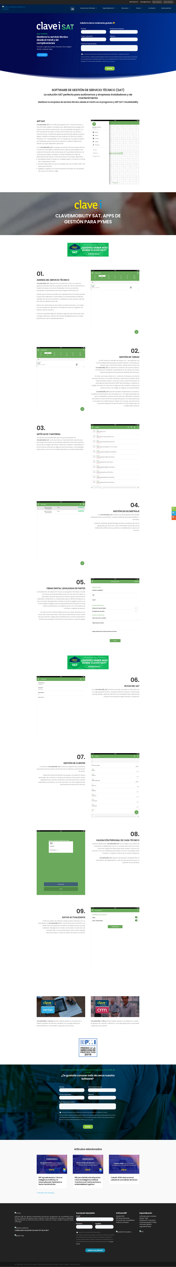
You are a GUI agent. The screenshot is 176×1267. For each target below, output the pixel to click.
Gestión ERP (120, 1216)
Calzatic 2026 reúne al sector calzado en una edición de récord (124, 1178)
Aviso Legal (33, 1264)
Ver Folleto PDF (88, 979)
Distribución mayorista (147, 1220)
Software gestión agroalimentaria (146, 1225)
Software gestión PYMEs (148, 1222)
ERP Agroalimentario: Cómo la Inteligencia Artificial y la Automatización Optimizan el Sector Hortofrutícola (50, 1181)
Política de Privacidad (45, 1264)
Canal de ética (75, 1264)
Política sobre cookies (61, 1264)
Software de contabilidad (125, 1220)
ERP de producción (123, 1218)
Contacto (151, 8)
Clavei (138, 8)
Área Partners (157, 2)
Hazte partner (166, 8)
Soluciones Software (87, 8)
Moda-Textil (144, 1218)
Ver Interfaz (42, 55)
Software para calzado (148, 1216)
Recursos (125, 8)
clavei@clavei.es (145, 2)
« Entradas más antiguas (45, 1193)
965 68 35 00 (134, 2)
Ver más (61, 1031)
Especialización (108, 8)
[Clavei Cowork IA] (72, 8)
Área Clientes (168, 2)
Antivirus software (122, 1222)
